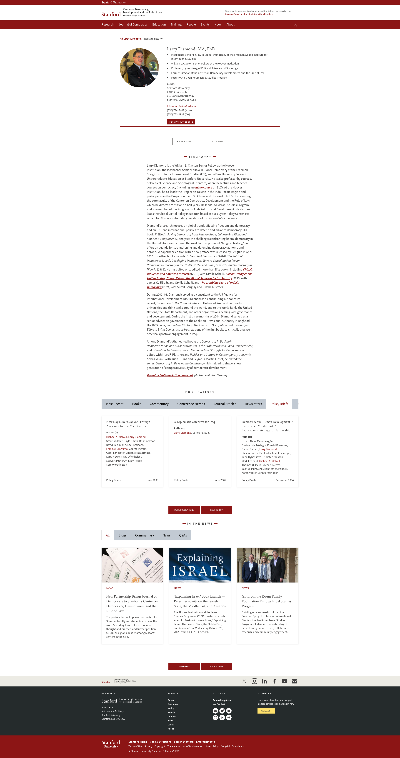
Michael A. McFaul (116, 437)
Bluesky (222, 711)
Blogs (122, 535)
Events (205, 24)
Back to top (216, 509)
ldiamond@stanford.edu (181, 106)
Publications (184, 141)
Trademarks (173, 746)
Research (108, 24)
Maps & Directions (160, 741)
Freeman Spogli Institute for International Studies (248, 14)
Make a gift (266, 710)
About (231, 24)
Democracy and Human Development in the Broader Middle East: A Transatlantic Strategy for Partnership (267, 451)
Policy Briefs (279, 404)
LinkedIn (222, 717)
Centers (172, 716)
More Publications (184, 509)
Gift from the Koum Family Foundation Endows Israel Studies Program (267, 596)
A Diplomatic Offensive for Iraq (200, 451)
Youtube (229, 711)
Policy (171, 708)
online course (203, 187)
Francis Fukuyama (117, 449)
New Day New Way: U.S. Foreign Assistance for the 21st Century (132, 451)
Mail (215, 711)
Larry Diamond (137, 437)
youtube (284, 681)
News (218, 24)
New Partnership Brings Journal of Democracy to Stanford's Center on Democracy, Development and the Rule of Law (132, 596)
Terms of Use (135, 746)
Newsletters (253, 404)
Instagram (215, 717)
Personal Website (181, 121)
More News (184, 666)
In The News (217, 141)
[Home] (132, 12)
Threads (229, 717)
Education (159, 24)
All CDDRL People (130, 38)
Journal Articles (225, 404)
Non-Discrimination (192, 746)
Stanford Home (137, 741)
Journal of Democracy (133, 24)
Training (176, 24)
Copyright (160, 746)
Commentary (159, 404)
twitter (244, 681)
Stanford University (114, 2)
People (191, 24)
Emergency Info (205, 741)
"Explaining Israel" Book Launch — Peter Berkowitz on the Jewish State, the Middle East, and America (200, 596)
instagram (254, 681)
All (108, 535)
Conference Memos (191, 404)
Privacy (148, 746)
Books (136, 404)
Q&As (183, 535)
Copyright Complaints (232, 746)
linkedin (264, 681)
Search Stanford (184, 741)
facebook (274, 681)
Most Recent (114, 404)
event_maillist (294, 681)
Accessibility (212, 746)
